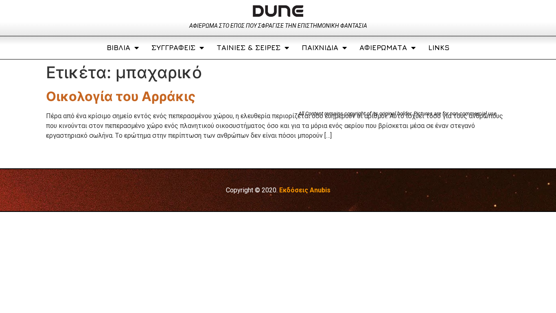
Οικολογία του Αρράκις (120, 96)
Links (438, 47)
